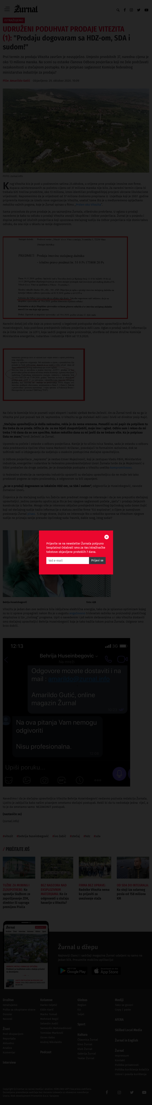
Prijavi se (97, 560)
